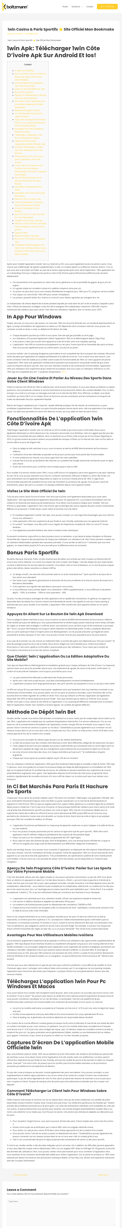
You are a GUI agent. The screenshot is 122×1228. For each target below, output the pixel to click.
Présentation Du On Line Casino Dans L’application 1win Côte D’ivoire (29, 159)
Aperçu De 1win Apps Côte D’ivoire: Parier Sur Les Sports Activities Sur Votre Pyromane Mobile (30, 122)
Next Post (104, 1174)
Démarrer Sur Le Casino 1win (28, 199)
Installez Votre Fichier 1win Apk (29, 220)
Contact (89, 6)
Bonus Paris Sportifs (24, 92)
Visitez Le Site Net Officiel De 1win (30, 89)
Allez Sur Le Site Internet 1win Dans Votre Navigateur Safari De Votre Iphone (30, 226)
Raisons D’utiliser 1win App (27, 235)
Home (65, 6)
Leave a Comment (15, 33)
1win (63, 372)
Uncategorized (31, 33)
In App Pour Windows (24, 70)
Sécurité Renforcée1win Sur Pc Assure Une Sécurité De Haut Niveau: (28, 180)
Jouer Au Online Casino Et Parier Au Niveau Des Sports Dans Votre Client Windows (30, 76)
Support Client (21, 232)
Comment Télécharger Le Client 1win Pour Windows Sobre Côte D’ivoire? (29, 150)
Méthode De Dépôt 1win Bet (27, 110)
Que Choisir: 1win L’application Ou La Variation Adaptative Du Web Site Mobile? (30, 104)
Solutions (76, 6)
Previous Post (19, 1174)
